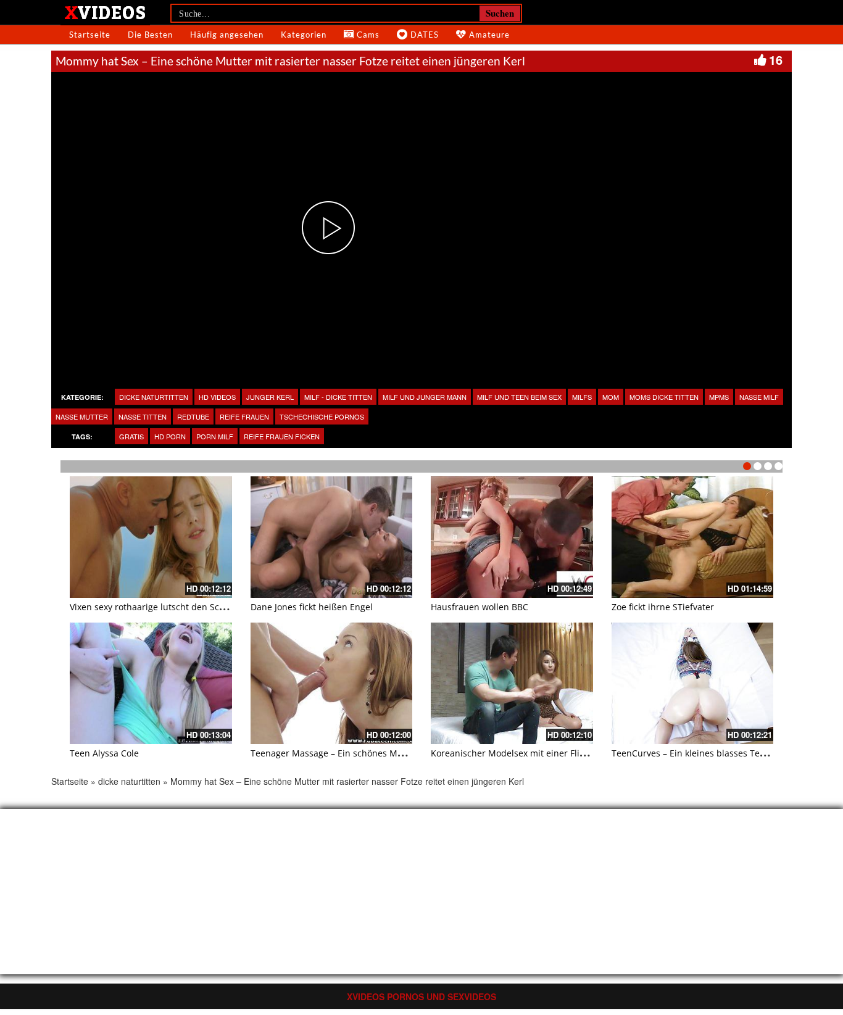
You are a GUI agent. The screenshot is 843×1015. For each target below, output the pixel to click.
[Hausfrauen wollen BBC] (512, 537)
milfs (582, 397)
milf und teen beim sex (519, 397)
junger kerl (270, 397)
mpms (719, 397)
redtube (193, 416)
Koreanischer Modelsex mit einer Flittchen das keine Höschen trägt (569, 753)
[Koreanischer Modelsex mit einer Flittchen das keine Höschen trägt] (512, 683)
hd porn (170, 436)
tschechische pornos (322, 416)
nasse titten (142, 416)
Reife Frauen (244, 416)
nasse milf (759, 397)
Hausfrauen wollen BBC (479, 607)
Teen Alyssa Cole (104, 753)
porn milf (214, 436)
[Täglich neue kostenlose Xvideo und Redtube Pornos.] (105, 12)
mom (610, 397)
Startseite (89, 34)
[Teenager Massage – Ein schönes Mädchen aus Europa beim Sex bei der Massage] (332, 683)
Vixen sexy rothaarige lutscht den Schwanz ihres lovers (183, 607)
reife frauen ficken (282, 436)
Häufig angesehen (227, 34)
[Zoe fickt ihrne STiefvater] (693, 537)
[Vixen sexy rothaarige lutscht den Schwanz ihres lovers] (151, 537)
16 (776, 59)
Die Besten (150, 34)
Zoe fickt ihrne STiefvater (663, 607)
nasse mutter (82, 416)
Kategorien (303, 34)
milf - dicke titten (338, 397)
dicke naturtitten (153, 397)
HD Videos (217, 397)
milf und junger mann (425, 397)
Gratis (131, 436)
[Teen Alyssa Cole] (151, 683)
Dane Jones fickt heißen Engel (312, 607)
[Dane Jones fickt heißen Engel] (332, 537)
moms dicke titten (664, 397)
